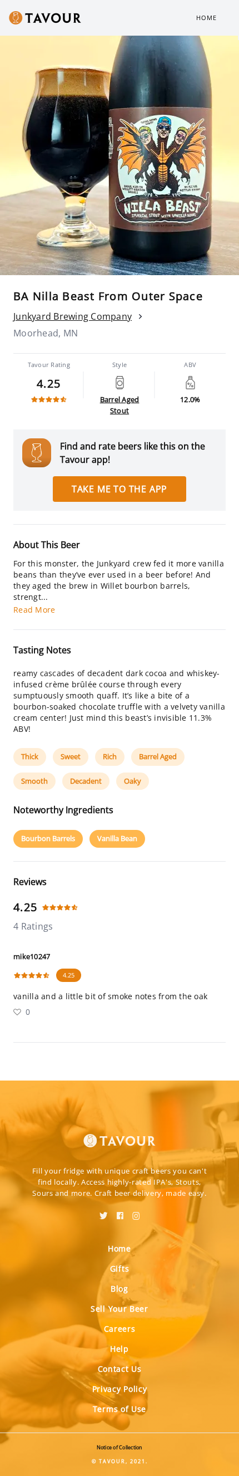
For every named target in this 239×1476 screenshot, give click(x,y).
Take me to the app (119, 489)
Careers (120, 1328)
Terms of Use (119, 1409)
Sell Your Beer (119, 1308)
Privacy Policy (119, 1389)
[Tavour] (119, 1134)
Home (206, 17)
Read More (34, 609)
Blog (119, 1288)
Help (119, 1348)
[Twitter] (103, 1212)
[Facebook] (120, 1212)
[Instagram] (136, 1212)
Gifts (120, 1268)
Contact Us (120, 1368)
